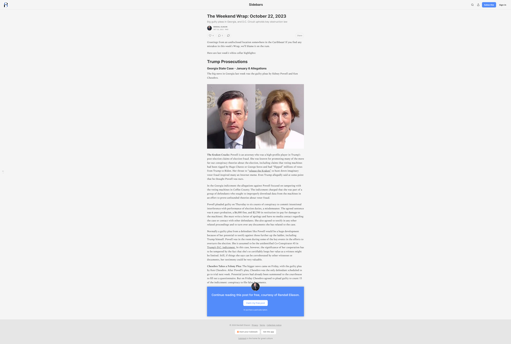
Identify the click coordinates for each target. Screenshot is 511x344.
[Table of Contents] (3, 172)
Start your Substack (248, 331)
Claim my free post (255, 302)
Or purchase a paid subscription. (255, 310)
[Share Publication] (478, 4)
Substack (242, 338)
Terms (262, 325)
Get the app (268, 331)
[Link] (203, 61)
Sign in (502, 4)
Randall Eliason (220, 27)
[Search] (472, 4)
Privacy (255, 325)
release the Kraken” (260, 171)
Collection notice (274, 325)
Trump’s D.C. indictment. (221, 247)
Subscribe (489, 4)
